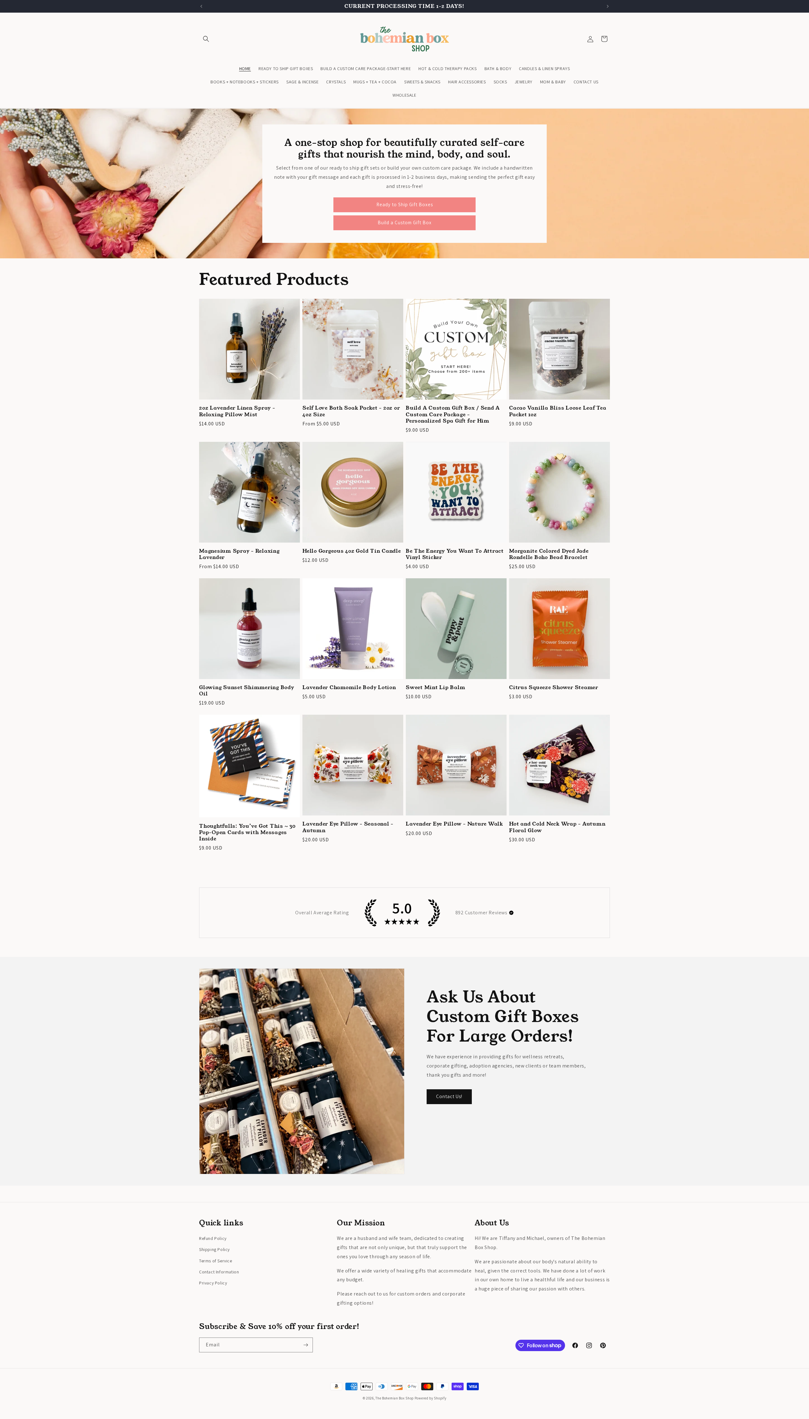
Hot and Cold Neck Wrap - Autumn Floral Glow (557, 827)
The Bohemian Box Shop (394, 1398)
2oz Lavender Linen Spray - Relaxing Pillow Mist (237, 411)
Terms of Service (215, 1261)
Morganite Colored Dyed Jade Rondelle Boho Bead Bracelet (548, 554)
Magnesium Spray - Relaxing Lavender (239, 554)
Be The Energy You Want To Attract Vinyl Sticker (455, 554)
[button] (206, 39)
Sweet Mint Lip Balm (435, 687)
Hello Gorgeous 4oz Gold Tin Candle (351, 551)
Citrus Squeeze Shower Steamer (553, 687)
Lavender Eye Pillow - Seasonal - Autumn (347, 827)
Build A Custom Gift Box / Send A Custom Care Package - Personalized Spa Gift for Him (453, 414)
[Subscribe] (306, 1345)
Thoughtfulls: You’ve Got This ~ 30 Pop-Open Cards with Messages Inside (247, 832)
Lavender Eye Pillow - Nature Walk (454, 824)
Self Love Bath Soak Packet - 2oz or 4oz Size (351, 411)
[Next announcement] (608, 6)
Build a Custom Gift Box (405, 222)
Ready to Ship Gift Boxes (404, 204)
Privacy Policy (213, 1283)
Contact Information (219, 1272)
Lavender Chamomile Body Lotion (349, 687)
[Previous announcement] (201, 6)
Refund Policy (213, 1238)
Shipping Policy (214, 1249)
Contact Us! (449, 1096)
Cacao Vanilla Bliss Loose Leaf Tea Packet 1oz (557, 411)
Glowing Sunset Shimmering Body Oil (246, 690)
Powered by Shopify (431, 1398)
